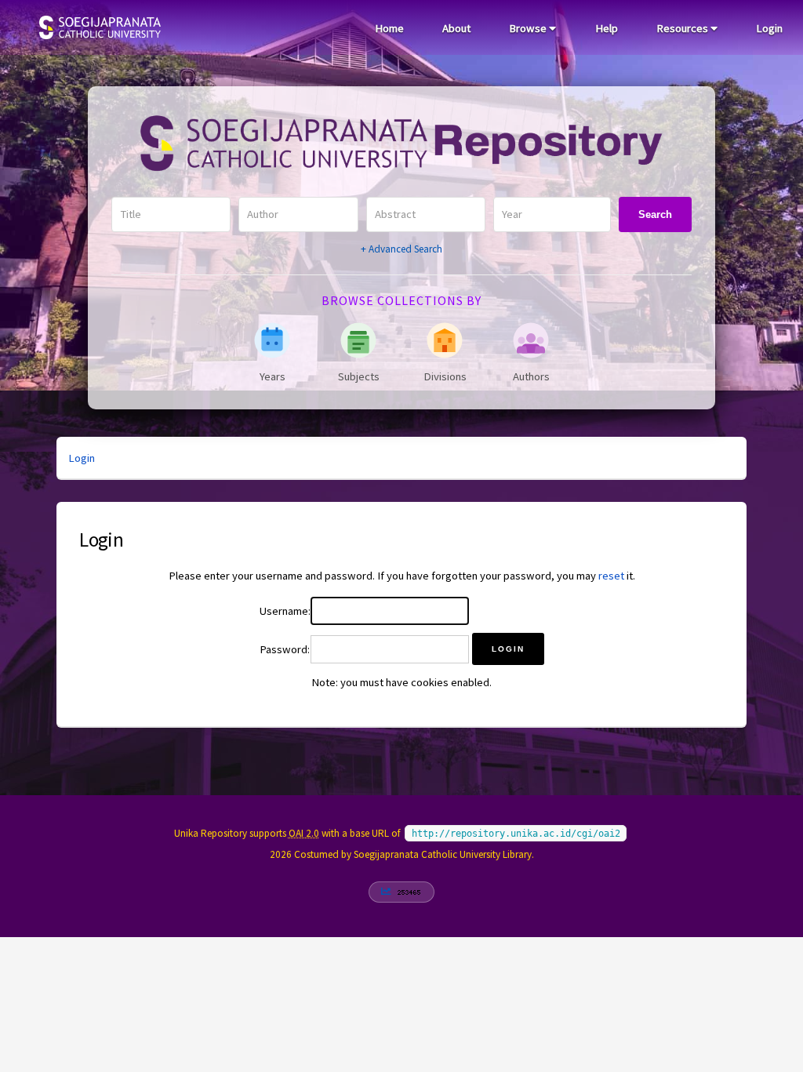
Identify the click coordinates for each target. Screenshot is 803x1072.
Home (389, 28)
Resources (683, 28)
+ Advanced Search (401, 249)
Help (606, 28)
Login (769, 28)
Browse (529, 28)
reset (611, 576)
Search (655, 214)
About (456, 28)
